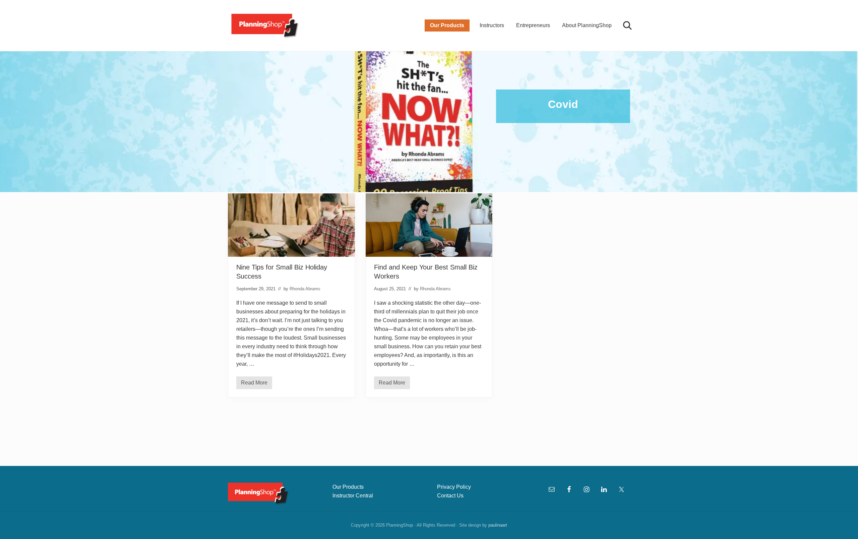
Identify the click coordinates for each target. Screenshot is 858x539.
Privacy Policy (454, 487)
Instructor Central (352, 495)
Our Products (348, 487)
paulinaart (497, 525)
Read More (256, 384)
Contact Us (450, 495)
